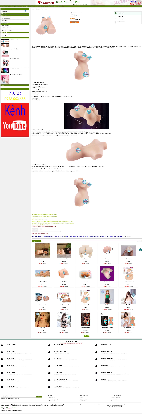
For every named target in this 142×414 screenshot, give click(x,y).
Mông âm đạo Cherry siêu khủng (64, 258)
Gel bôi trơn (53, 6)
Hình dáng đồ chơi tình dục (14, 68)
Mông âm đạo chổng (85, 258)
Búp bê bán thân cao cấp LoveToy (64, 304)
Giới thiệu (8, 6)
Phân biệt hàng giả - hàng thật (53, 399)
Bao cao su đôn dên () (6, 22)
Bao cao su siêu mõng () (6, 18)
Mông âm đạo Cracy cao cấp (42, 258)
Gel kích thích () (5, 35)
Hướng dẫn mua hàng (51, 397)
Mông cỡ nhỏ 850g (129, 258)
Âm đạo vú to (85, 281)
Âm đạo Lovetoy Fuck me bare (128, 281)
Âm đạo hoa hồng (107, 281)
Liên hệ (62, 6)
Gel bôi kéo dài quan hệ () (6, 27)
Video (59, 6)
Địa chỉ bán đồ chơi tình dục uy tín (15, 48)
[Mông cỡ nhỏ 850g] (128, 250)
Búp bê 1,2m (107, 304)
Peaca (112, 400)
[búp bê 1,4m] (64, 319)
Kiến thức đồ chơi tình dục (115, 397)
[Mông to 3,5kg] (107, 250)
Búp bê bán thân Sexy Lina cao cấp (107, 327)
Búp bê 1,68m (128, 304)
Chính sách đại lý (82, 400)
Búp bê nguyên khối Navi (42, 281)
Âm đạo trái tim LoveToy (85, 304)
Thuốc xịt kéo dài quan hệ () (6, 30)
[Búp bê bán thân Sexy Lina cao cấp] (107, 319)
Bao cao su (39, 6)
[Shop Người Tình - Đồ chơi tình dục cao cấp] (46, 2)
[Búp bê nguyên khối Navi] (42, 273)
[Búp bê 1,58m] (42, 319)
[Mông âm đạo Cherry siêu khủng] (64, 250)
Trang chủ (2, 6)
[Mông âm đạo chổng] (85, 250)
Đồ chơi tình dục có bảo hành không (15, 39)
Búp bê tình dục (76, 15)
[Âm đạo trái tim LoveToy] (85, 296)
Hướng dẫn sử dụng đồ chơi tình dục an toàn (17, 74)
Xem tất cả (139, 241)
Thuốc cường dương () (6, 25)
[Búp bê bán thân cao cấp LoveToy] (64, 296)
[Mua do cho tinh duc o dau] (5, 62)
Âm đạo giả (26, 6)
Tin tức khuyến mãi (114, 399)
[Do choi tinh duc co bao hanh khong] (5, 43)
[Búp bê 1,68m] (128, 296)
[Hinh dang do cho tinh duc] (5, 70)
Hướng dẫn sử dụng (51, 400)
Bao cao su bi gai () (5, 20)
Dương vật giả (33, 6)
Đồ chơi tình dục (19, 6)
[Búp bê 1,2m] (107, 296)
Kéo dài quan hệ (46, 6)
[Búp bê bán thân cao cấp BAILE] (128, 319)
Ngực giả (13, 6)
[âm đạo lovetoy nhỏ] (42, 296)
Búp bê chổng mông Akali (85, 327)
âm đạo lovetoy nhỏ (42, 304)
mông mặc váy (64, 281)
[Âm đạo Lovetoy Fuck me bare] (128, 273)
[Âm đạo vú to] (85, 273)
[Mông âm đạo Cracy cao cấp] (42, 250)
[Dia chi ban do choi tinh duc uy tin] (5, 52)
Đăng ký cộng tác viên (83, 399)
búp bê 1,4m (64, 327)
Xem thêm (87, 335)
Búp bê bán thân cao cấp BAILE (129, 327)
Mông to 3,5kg (107, 258)
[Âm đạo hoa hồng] (107, 273)
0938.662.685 (77, 19)
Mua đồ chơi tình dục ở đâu (14, 58)
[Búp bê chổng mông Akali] (85, 319)
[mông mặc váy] (64, 273)
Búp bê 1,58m (42, 327)
